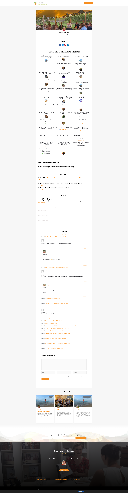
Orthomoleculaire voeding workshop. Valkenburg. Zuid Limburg (56, 303)
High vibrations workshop (63, 409)
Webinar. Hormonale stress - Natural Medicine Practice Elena (56, 267)
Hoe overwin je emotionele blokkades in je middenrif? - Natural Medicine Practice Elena (61, 325)
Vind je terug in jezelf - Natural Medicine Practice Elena (55, 318)
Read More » (39, 419)
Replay (41, 185)
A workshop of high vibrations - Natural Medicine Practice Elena (56, 328)
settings (72, 491)
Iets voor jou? (61, 2)
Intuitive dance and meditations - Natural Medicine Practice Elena (57, 333)
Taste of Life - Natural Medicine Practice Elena (53, 340)
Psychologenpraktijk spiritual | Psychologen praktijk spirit (55, 350)
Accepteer (80, 491)
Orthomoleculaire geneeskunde (61, 479)
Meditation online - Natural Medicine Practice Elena (54, 330)
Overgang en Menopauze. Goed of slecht (53, 298)
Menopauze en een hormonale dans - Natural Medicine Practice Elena (58, 305)
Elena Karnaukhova (49, 284)
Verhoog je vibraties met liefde (51, 323)
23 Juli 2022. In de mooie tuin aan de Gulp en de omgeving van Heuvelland (54, 163)
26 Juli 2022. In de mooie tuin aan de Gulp (47, 168)
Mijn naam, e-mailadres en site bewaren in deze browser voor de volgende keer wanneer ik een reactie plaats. (63, 376)
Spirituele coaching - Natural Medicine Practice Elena (55, 320)
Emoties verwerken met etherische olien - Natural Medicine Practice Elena (59, 300)
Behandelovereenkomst (74, 489)
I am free (78, 409)
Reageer (84, 248)
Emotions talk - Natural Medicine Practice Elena (54, 348)
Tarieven (68, 2)
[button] (88, 3)
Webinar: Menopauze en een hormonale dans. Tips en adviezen (61, 179)
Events (73, 2)
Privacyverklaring (83, 489)
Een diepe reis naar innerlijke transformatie (44, 410)
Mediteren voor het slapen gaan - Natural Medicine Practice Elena (57, 343)
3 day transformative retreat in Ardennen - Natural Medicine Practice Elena (59, 335)
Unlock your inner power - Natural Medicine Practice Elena (55, 338)
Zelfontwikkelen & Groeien (41, 479)
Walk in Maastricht (48, 345)
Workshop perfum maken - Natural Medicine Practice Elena (56, 236)
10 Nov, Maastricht (41, 202)
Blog (77, 2)
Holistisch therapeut (77, 479)
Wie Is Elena (55, 2)
